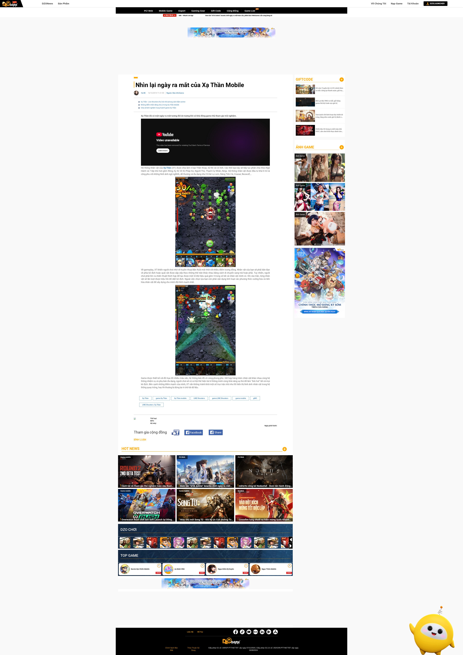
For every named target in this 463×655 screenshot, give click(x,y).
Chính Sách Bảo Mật (171, 649)
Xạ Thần (145, 398)
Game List (250, 11)
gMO (255, 398)
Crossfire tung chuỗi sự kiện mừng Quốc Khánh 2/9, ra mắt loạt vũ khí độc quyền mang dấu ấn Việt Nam (264, 519)
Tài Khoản (413, 3)
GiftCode (304, 79)
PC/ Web (148, 11)
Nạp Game (396, 3)
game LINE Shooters (220, 398)
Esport (181, 11)
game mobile (240, 398)
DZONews (47, 3)
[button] (291, 545)
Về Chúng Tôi (378, 3)
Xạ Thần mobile (180, 398)
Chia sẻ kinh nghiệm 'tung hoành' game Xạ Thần (158, 108)
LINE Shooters (199, 398)
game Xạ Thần (161, 398)
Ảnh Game (305, 147)
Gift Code (216, 11)
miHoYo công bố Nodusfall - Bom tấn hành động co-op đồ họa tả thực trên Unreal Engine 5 (234, 15)
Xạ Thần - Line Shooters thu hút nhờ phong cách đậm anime (163, 102)
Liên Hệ (190, 632)
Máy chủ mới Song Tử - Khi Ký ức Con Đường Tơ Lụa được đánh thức (205, 519)
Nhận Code (329, 89)
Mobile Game (165, 11)
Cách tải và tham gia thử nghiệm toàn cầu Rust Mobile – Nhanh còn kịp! (147, 486)
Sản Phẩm (63, 3)
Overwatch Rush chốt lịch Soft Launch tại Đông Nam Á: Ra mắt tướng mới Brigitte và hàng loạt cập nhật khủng (147, 519)
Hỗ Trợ (200, 632)
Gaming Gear (198, 11)
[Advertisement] (231, 58)
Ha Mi (143, 93)
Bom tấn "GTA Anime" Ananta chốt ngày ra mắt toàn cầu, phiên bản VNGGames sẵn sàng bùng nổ (207, 486)
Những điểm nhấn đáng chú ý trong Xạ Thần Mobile (160, 105)
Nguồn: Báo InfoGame (175, 93)
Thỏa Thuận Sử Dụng (193, 649)
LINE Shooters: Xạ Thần (151, 405)
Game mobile (125, 457)
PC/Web (182, 457)
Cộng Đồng (232, 11)
